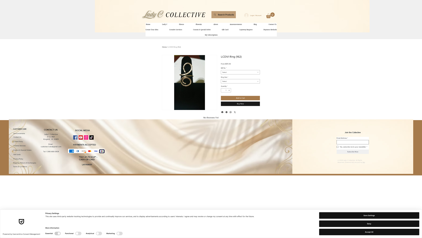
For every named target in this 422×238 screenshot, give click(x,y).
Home (164, 47)
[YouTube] (81, 137)
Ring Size (224, 77)
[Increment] (229, 90)
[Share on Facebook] (222, 112)
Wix (364, 162)
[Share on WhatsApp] (230, 112)
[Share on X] (235, 112)
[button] (270, 15)
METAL (224, 68)
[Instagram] (86, 137)
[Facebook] (75, 137)
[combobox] (240, 72)
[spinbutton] (226, 90)
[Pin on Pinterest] (226, 112)
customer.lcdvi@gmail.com (51, 147)
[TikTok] (91, 137)
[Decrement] (222, 90)
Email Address (342, 138)
